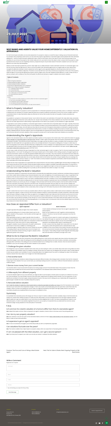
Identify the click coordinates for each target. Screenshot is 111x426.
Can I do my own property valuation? (18, 100)
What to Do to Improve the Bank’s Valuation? (19, 87)
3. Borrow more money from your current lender (20, 91)
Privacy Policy (25, 388)
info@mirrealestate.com (62, 412)
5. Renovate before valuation (16, 94)
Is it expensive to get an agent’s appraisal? (19, 101)
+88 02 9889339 (35, 413)
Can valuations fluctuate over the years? (19, 103)
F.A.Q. (9, 97)
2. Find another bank (14, 90)
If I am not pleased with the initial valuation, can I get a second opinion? (25, 104)
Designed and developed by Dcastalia (33, 423)
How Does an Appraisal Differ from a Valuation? (19, 85)
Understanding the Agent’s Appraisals (17, 82)
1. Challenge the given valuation (16, 88)
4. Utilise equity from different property (18, 92)
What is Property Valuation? (14, 81)
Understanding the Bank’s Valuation (16, 84)
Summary (10, 95)
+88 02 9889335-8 (36, 412)
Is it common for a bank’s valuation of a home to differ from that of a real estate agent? (29, 98)
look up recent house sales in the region (33, 141)
